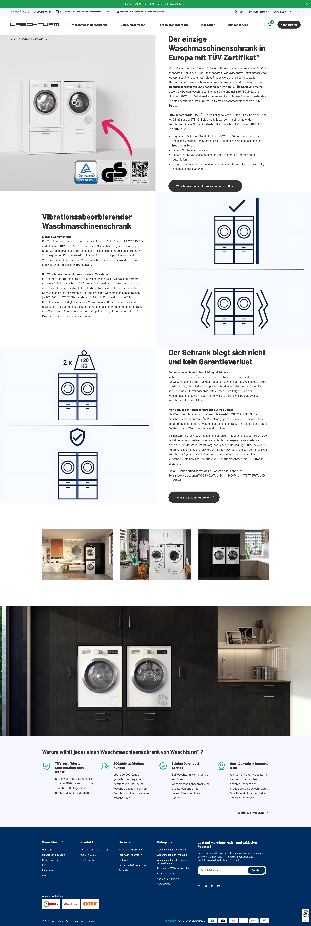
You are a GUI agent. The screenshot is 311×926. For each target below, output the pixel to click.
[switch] (305, 920)
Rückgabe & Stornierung (132, 865)
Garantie (123, 870)
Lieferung (124, 859)
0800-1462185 (88, 854)
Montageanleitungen (53, 854)
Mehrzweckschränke (168, 878)
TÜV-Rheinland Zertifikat (33, 39)
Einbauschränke (166, 873)
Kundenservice (238, 24)
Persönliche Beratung (131, 849)
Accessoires (163, 883)
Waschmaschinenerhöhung (172, 854)
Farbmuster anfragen (130, 854)
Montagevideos (50, 859)
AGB (44, 921)
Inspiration (208, 24)
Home (13, 39)
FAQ (44, 865)
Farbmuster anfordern (173, 24)
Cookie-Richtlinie (55, 921)
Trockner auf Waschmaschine (173, 868)
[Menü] (308, 910)
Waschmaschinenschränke (89, 24)
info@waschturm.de (259, 12)
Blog (44, 875)
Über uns (239, 12)
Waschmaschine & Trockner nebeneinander (172, 861)
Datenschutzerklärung (75, 921)
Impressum (91, 921)
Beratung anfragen (133, 24)
